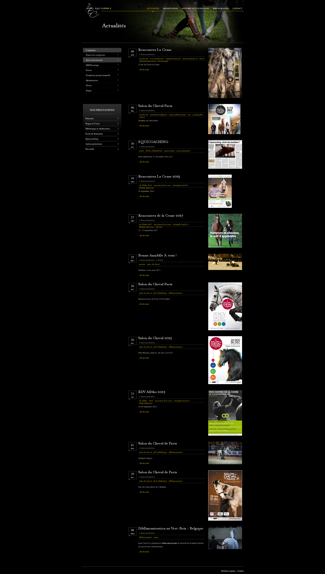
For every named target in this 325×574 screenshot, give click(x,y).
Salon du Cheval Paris (155, 106)
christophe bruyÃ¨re (180, 185)
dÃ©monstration (145, 537)
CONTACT (237, 8)
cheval (201, 58)
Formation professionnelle (98, 75)
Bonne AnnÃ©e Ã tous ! (157, 256)
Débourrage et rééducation (97, 128)
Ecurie (89, 70)
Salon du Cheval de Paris (157, 444)
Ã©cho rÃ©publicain (154, 150)
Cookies (240, 570)
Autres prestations (94, 59)
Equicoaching (91, 138)
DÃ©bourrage (92, 65)
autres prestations (183, 150)
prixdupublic (198, 114)
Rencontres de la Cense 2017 (160, 216)
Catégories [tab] (91, 50)
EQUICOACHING (153, 142)
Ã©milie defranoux (146, 187)
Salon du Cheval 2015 (155, 338)
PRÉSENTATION (170, 8)
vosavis (142, 117)
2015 (151, 400)
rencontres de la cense (162, 185)
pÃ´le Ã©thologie (160, 293)
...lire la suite (143, 69)
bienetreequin (163, 61)
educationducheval (189, 58)
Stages (89, 90)
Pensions (89, 118)
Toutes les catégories (95, 54)
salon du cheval (153, 264)
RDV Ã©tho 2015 (151, 392)
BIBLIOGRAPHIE (221, 8)
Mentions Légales (228, 570)
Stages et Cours (92, 123)
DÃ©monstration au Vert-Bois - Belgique (170, 529)
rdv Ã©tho (143, 400)
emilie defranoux (145, 403)
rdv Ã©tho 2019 (145, 185)
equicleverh (143, 58)
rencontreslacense (157, 58)
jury (189, 114)
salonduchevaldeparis (158, 114)
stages (156, 537)
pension (142, 264)
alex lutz (159, 227)
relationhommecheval (147, 61)
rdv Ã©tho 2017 (145, 224)
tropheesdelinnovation (177, 114)
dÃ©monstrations (175, 293)
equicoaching (169, 150)
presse (141, 150)
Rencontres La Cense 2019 (159, 177)
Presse (89, 85)
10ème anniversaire (169, 543)
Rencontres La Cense (155, 50)
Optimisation (92, 80)
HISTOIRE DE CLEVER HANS (195, 8)
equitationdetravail (173, 58)
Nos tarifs (89, 148)
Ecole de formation (94, 133)
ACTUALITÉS (153, 8)
